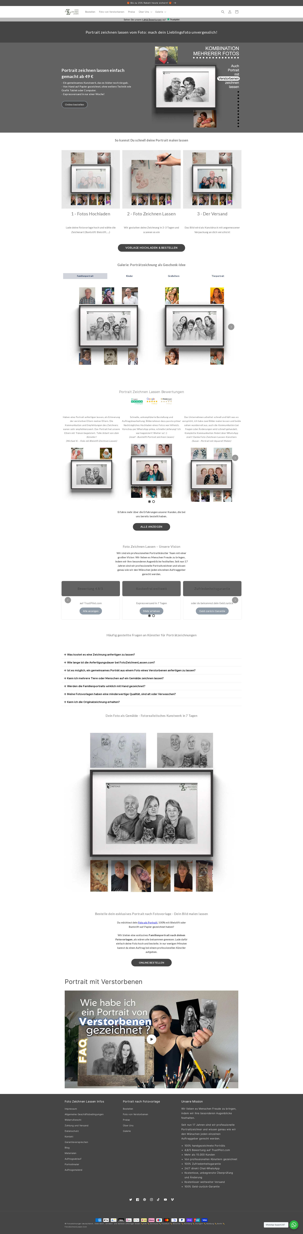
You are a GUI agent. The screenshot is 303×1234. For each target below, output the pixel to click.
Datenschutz (72, 1131)
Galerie (127, 1131)
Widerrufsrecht (73, 1119)
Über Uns (128, 1125)
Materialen (70, 1153)
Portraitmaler (72, 1164)
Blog (67, 1147)
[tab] (149, 501)
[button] (145, 12)
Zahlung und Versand (76, 1125)
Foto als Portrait (147, 922)
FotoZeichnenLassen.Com (76, 1227)
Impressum (71, 1108)
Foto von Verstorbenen (135, 1114)
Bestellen (128, 1108)
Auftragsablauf (73, 1158)
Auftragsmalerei (73, 1169)
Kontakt (69, 1136)
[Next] (235, 195)
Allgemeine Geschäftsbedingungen (84, 1114)
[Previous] (68, 195)
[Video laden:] (151, 1039)
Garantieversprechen (76, 1142)
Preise (126, 1119)
